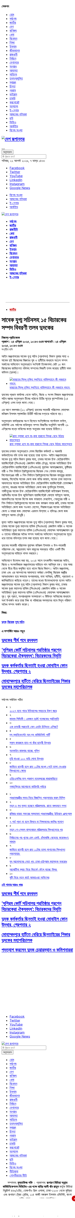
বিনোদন (13, 38)
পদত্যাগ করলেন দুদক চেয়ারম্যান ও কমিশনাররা (37, 950)
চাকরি (12, 98)
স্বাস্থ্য (13, 82)
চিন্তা (12, 86)
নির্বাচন (13, 58)
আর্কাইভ (14, 126)
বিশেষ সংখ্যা (16, 130)
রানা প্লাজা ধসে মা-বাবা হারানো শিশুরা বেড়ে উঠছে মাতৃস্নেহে (41, 444)
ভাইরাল (13, 94)
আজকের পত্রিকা (18, 114)
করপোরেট (14, 102)
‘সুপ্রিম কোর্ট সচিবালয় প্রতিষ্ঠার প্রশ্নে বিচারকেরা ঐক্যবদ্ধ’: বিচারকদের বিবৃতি (31, 653)
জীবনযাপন (15, 50)
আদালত (14, 70)
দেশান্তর (14, 62)
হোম (12, 15)
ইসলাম (13, 46)
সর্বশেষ (13, 19)
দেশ (12, 27)
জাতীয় (13, 23)
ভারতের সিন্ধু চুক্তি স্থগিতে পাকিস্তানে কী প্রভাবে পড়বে (40, 387)
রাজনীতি (14, 229)
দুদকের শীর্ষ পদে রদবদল (19, 640)
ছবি (11, 118)
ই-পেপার (14, 110)
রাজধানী (13, 54)
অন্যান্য (14, 106)
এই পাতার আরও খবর (12, 885)
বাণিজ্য (13, 30)
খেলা (12, 34)
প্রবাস (13, 90)
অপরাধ (13, 66)
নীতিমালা (14, 1171)
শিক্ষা (12, 42)
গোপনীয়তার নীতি (18, 1175)
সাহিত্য (13, 74)
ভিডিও (13, 122)
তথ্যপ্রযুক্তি (16, 78)
